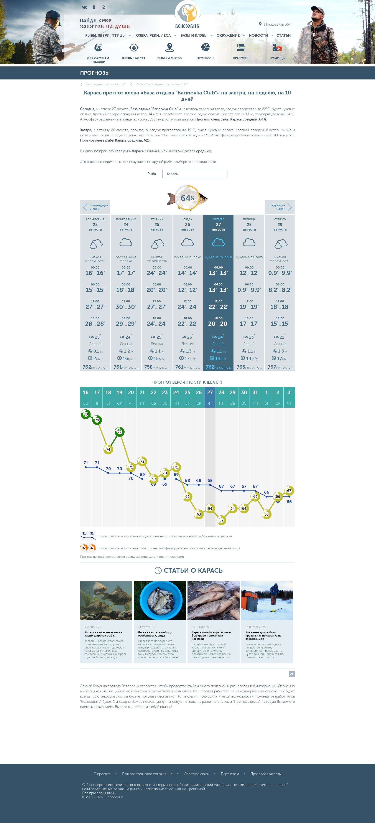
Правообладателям (265, 774)
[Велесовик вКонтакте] (84, 7)
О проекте (102, 774)
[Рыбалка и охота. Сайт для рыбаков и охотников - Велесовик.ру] (187, 14)
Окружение (228, 35)
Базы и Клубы (194, 35)
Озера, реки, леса (153, 35)
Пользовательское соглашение (147, 774)
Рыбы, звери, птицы (105, 35)
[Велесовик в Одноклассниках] (94, 7)
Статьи (283, 35)
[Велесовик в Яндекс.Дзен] (103, 7)
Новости (258, 35)
